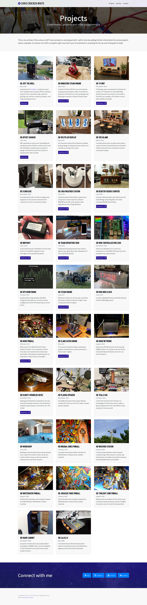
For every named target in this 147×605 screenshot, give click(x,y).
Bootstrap (26, 597)
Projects (111, 3)
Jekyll (31, 597)
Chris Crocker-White (32, 3)
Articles (118, 3)
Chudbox (33, 89)
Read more (24, 103)
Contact (125, 3)
